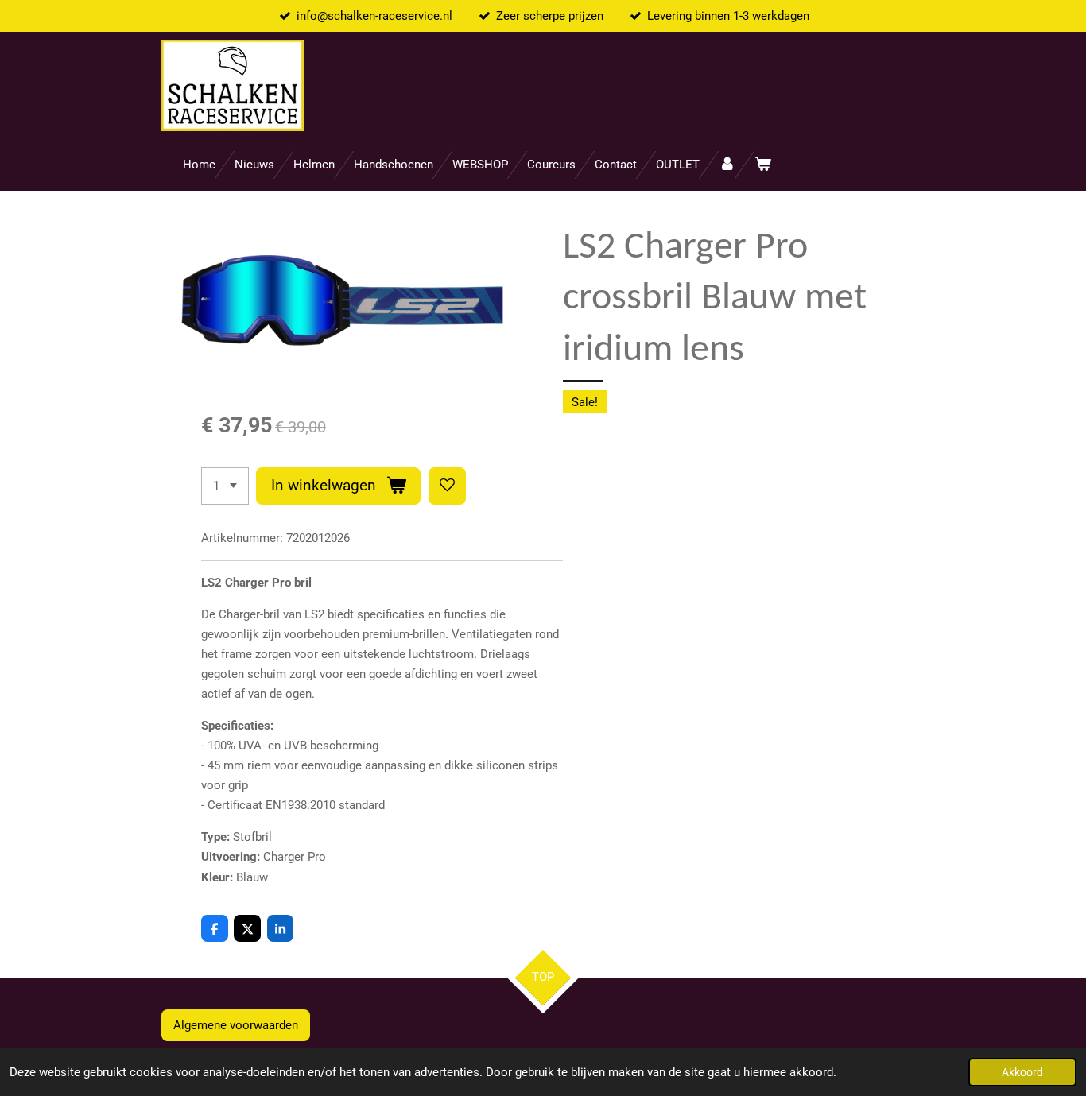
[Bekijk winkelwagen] (763, 165)
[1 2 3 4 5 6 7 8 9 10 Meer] (225, 486)
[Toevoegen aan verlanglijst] (447, 486)
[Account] (727, 165)
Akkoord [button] (1022, 1072)
